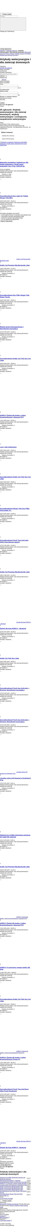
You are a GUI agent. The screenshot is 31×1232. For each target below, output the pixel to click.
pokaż (2, 103)
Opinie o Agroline (15, 1205)
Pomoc (6, 1198)
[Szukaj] (13, 24)
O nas (1, 1198)
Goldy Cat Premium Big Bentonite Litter (15, 265)
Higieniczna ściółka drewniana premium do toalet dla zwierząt (15, 836)
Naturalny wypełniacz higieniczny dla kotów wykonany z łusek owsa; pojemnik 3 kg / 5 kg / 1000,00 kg (14, 164)
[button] (15, 40)
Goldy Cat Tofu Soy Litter (9, 658)
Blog (21, 1205)
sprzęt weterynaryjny (8, 139)
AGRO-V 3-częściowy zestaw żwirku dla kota (13, 1183)
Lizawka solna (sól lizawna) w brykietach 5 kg (13, 1185)
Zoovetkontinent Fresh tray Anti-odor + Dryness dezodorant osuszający (14, 689)
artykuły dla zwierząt (8, 135)
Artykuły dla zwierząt (6, 55)
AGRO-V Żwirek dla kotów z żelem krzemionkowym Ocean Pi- (13, 1058)
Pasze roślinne (10, 53)
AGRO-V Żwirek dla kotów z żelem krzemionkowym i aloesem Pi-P (13, 416)
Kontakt (10, 1198)
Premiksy (28, 53)
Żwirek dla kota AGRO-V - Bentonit (13, 628)
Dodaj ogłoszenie (6, 1165)
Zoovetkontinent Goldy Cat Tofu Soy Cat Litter (13, 1182)
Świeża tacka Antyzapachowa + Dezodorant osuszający (12, 328)
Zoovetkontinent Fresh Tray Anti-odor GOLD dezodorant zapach (14, 541)
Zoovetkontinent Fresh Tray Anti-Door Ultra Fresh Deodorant (14, 1090)
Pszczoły (15, 55)
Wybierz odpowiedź (6, 221)
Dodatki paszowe (20, 53)
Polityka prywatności (13, 1204)
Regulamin (3, 1204)
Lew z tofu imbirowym (8, 447)
